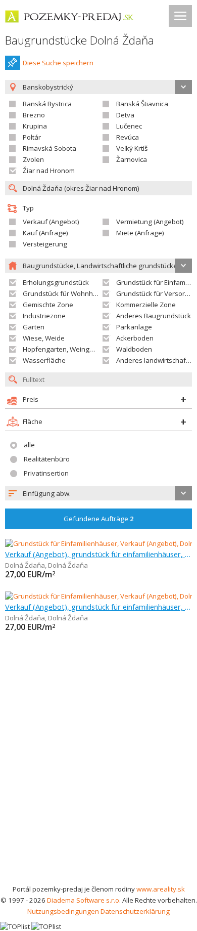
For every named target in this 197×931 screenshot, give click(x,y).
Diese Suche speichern (58, 62)
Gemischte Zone (48, 304)
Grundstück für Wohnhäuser (67, 293)
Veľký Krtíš (131, 148)
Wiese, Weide (44, 338)
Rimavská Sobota (49, 148)
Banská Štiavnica (142, 103)
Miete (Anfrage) (140, 232)
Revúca (127, 137)
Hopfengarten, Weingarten (64, 349)
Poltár (32, 137)
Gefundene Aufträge (99, 518)
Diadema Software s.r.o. (84, 900)
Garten (33, 326)
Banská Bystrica (47, 103)
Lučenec (129, 126)
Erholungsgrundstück (56, 282)
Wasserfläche (44, 360)
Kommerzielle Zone (146, 304)
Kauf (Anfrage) (45, 232)
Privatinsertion (46, 473)
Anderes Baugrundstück (153, 315)
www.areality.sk (160, 889)
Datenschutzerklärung (135, 911)
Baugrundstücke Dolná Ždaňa (79, 40)
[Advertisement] (98, 779)
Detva (125, 114)
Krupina (35, 126)
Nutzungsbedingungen (63, 911)
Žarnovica (131, 159)
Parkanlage (134, 326)
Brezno (34, 114)
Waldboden (134, 349)
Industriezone (44, 315)
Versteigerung (45, 243)
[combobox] (98, 493)
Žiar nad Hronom (49, 170)
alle (29, 444)
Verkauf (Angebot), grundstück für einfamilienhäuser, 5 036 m (98, 554)
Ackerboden (135, 338)
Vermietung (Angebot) (150, 221)
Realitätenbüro (47, 458)
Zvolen (33, 159)
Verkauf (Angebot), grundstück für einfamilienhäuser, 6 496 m (98, 607)
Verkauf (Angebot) (51, 221)
